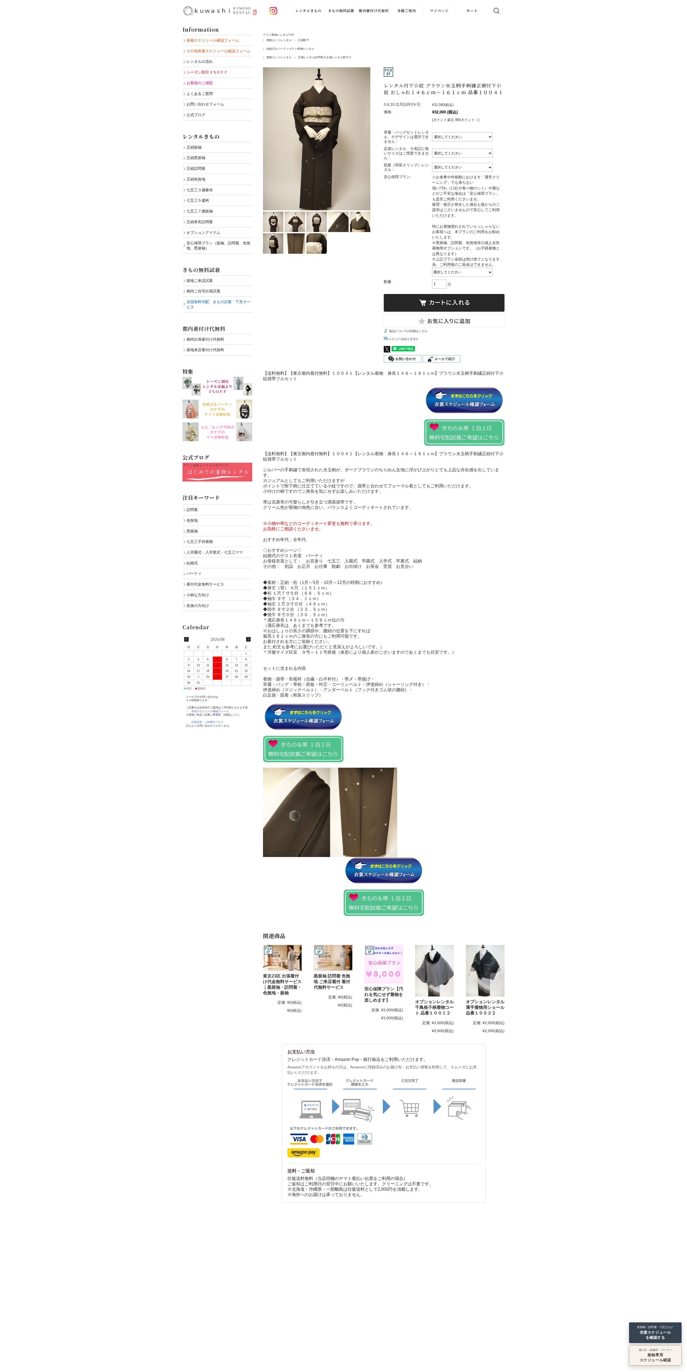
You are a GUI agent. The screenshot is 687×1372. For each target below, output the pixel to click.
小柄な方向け (198, 595)
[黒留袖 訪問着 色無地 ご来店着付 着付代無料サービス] (333, 958)
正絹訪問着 (196, 168)
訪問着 (192, 509)
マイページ (439, 10)
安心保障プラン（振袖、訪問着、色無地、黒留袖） (218, 245)
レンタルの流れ (200, 61)
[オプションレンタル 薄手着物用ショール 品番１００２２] (485, 970)
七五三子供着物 (200, 541)
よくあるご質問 (200, 93)
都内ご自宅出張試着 (203, 291)
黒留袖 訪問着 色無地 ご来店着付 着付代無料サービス (332, 982)
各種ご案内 (406, 10)
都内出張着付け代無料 (205, 339)
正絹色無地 (196, 179)
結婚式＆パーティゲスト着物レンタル (290, 48)
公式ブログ (196, 115)
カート (472, 10)
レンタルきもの (308, 10)
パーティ (194, 573)
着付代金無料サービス (205, 584)
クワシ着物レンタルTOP (278, 34)
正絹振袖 (194, 147)
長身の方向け (198, 606)
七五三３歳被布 (200, 190)
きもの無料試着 (341, 10)
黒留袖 (192, 531)
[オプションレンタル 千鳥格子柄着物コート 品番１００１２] (434, 970)
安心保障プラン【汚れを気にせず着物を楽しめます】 (383, 994)
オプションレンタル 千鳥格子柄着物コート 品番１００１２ (434, 1007)
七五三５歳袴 (198, 200)
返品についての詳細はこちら (408, 331)
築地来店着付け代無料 (205, 350)
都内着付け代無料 (374, 10)
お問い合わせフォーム (205, 104)
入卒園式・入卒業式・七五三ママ (215, 552)
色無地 (192, 520)
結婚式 (192, 563)
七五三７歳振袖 (200, 211)
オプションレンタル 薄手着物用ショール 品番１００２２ (485, 1007)
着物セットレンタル (279, 40)
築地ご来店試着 (200, 280)
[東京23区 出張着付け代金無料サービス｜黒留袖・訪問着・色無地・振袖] (282, 958)
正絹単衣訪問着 (200, 222)
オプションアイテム (203, 232)
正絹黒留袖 (196, 158)
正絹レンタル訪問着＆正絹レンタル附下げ (324, 57)
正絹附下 (303, 40)
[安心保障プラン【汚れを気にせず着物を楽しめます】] (383, 964)
